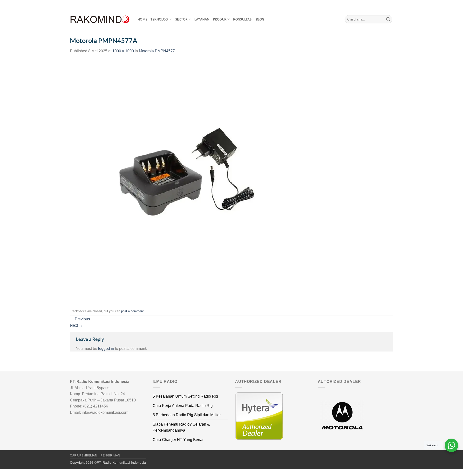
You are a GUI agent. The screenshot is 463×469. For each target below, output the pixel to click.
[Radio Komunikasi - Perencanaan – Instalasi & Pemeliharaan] (100, 19)
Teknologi (159, 19)
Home (142, 19)
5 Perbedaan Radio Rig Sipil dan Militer (187, 415)
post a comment (132, 311)
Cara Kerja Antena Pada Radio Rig (183, 406)
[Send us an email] (390, 5)
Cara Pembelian (83, 455)
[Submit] (388, 19)
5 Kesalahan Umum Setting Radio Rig (185, 396)
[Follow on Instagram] (381, 5)
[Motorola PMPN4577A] (190, 180)
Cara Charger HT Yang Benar (178, 440)
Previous (80, 319)
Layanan (202, 19)
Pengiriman (110, 455)
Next (76, 325)
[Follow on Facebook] (376, 5)
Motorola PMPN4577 (157, 51)
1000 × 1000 (123, 51)
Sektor (181, 19)
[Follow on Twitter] (386, 5)
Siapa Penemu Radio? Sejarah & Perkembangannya (181, 427)
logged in (106, 348)
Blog (260, 19)
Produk (220, 19)
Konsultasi (243, 19)
